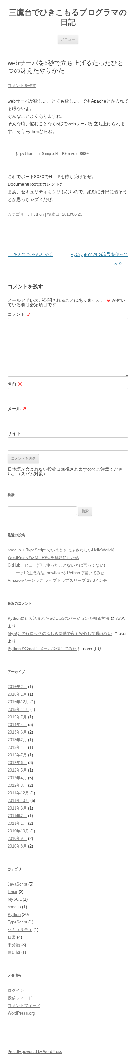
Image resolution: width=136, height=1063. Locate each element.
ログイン (16, 990)
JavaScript (17, 884)
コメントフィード (24, 1005)
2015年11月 (18, 709)
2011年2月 (17, 815)
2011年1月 (17, 823)
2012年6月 (17, 762)
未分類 (14, 944)
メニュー (68, 39)
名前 (15, 384)
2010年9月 (17, 838)
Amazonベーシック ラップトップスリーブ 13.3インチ (57, 580)
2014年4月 (17, 724)
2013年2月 (17, 739)
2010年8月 (17, 846)
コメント (19, 314)
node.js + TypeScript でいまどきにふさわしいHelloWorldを (62, 550)
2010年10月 (18, 831)
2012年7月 (17, 755)
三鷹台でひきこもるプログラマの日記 (68, 17)
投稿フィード (20, 998)
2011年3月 (17, 808)
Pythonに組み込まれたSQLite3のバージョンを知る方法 (58, 618)
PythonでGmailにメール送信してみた (42, 648)
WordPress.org (21, 1013)
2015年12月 (18, 701)
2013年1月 (17, 747)
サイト (14, 433)
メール (17, 408)
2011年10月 (18, 800)
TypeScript (17, 922)
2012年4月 (17, 777)
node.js (14, 906)
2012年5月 (17, 770)
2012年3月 (17, 785)
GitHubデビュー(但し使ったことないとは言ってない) (56, 565)
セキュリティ (20, 929)
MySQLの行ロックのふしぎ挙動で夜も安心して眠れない (60, 633)
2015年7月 (17, 717)
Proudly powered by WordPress (35, 1051)
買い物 (14, 952)
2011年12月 (18, 793)
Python (37, 214)
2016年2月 (17, 686)
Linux (12, 891)
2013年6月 (17, 732)
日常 (12, 937)
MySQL (15, 899)
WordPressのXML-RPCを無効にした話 (43, 557)
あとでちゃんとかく (30, 254)
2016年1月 (17, 694)
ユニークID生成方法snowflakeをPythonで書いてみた (56, 572)
